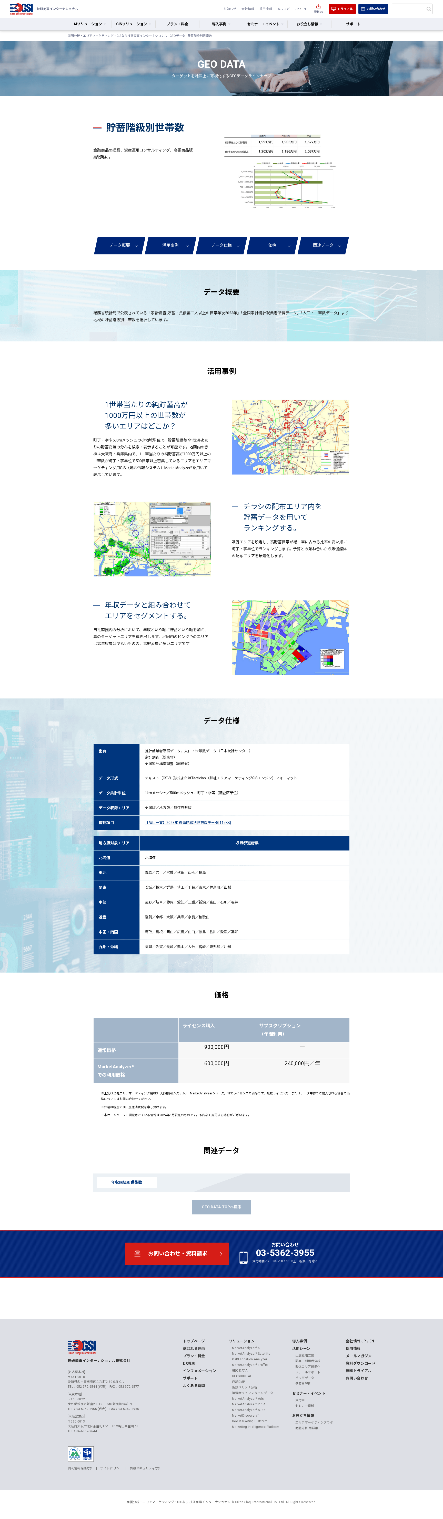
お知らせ (230, 9)
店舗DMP (238, 1382)
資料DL (318, 12)
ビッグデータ (304, 1378)
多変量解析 (303, 1383)
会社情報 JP (356, 1341)
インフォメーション (199, 1371)
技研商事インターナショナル (21, 9)
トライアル (345, 9)
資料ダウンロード (360, 1363)
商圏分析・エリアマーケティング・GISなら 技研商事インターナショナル (178, 1502)
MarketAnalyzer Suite (249, 1410)
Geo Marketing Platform (249, 1421)
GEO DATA (239, 1370)
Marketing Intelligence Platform (255, 1427)
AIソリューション (88, 24)
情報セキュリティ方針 (145, 1468)
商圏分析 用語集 (306, 1428)
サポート (353, 24)
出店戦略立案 (304, 1355)
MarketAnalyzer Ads (248, 1399)
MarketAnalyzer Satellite (251, 1353)
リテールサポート (308, 1372)
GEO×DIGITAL (242, 1376)
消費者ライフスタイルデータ (252, 1393)
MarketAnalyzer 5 (246, 1348)
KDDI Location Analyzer (249, 1359)
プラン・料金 (177, 24)
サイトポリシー (111, 1468)
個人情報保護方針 (80, 1468)
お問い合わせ (376, 9)
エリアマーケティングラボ (314, 1422)
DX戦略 (189, 1363)
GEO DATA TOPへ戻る (221, 1207)
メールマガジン (359, 1356)
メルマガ (283, 9)
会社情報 (247, 9)
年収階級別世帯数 (126, 1182)
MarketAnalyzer (178, 468)
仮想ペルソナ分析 (244, 1387)
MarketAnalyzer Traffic (250, 1365)
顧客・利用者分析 (308, 1361)
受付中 (300, 1400)
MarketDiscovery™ (245, 1415)
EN (304, 9)
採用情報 (265, 9)
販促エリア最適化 (308, 1367)
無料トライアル (359, 1371)
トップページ (194, 1341)
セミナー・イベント (308, 1393)
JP (297, 9)
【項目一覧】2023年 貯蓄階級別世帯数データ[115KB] (188, 823)
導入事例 (299, 1341)
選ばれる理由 (194, 1348)
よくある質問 (194, 1386)
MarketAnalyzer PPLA (249, 1404)
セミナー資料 (304, 1406)
